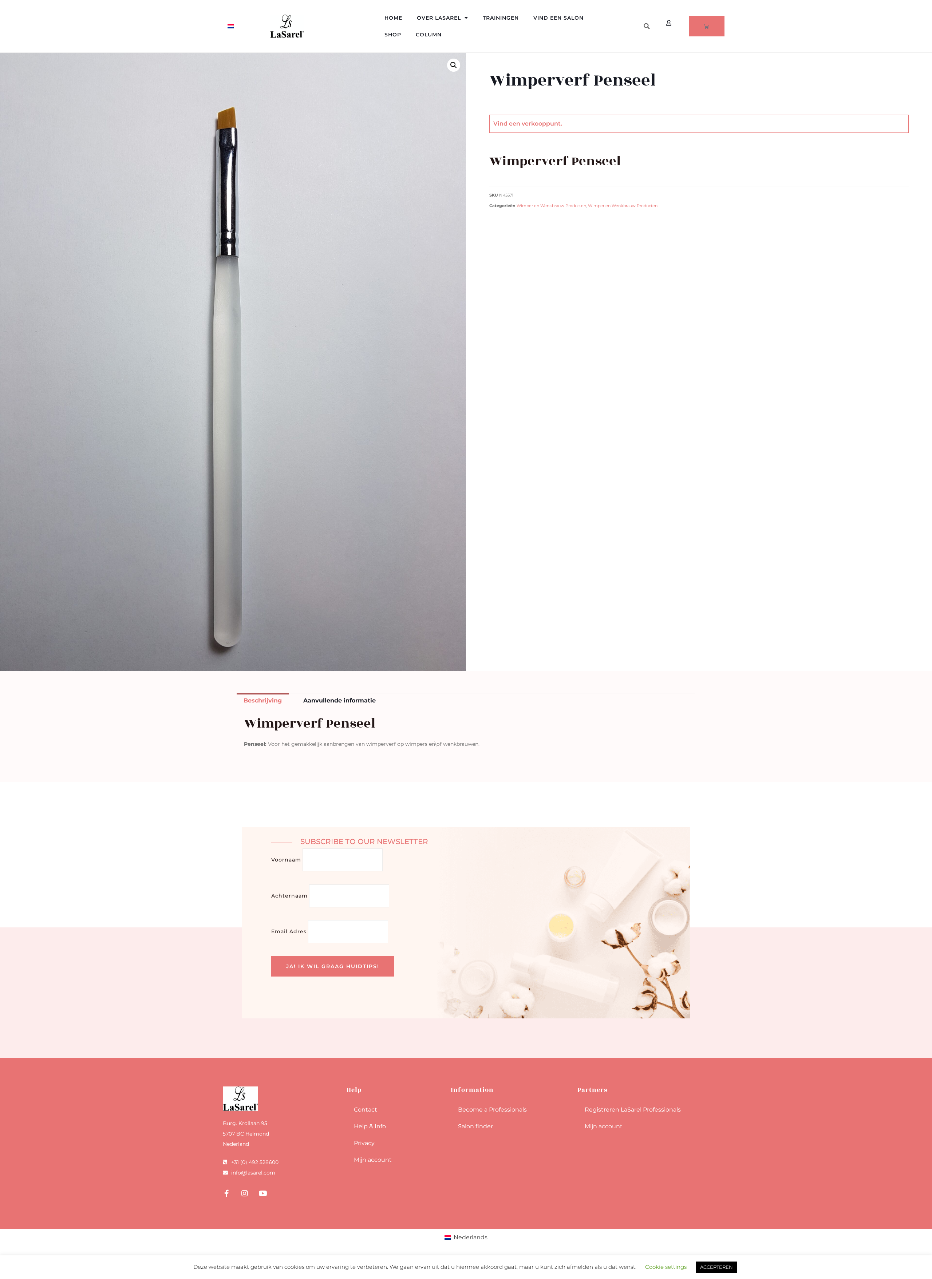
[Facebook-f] (226, 1193)
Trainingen (501, 18)
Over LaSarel (439, 18)
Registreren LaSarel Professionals (633, 1109)
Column (429, 34)
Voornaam (286, 859)
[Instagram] (244, 1193)
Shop (392, 34)
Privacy (364, 1143)
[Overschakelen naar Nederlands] (231, 26)
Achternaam (289, 895)
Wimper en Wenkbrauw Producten (551, 205)
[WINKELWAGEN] (706, 26)
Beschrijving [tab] (263, 700)
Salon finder (475, 1126)
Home (393, 18)
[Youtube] (262, 1193)
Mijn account (373, 1159)
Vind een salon (558, 18)
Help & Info (370, 1126)
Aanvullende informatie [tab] (339, 700)
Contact (365, 1109)
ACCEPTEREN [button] (716, 1267)
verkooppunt (541, 123)
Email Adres (289, 931)
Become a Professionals (492, 1109)
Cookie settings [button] (666, 1266)
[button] (646, 26)
